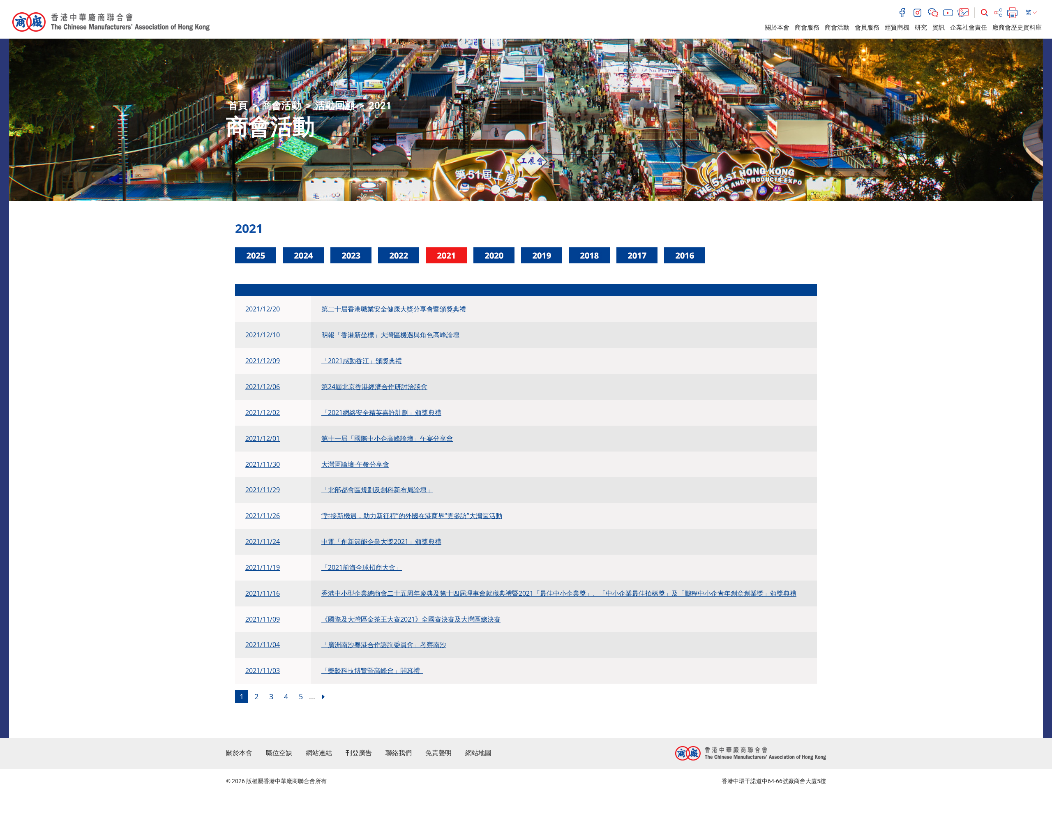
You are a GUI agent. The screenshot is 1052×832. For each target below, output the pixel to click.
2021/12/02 (262, 412)
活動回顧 (335, 105)
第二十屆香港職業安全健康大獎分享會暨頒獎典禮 (393, 308)
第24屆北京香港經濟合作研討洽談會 (374, 386)
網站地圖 (478, 753)
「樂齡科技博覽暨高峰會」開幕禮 (372, 670)
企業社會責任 (968, 27)
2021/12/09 (262, 360)
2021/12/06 (262, 386)
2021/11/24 (262, 541)
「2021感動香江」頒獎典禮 (361, 360)
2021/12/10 (262, 334)
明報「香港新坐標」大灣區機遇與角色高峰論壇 (390, 334)
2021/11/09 (262, 619)
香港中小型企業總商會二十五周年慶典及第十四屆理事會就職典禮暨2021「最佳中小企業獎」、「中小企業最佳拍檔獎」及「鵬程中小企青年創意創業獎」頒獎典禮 (558, 593)
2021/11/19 (262, 567)
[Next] (323, 696)
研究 (921, 27)
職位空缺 (279, 753)
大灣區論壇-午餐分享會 (355, 464)
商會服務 (807, 27)
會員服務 (867, 27)
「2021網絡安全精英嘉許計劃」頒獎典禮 (381, 412)
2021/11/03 (262, 670)
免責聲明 (438, 753)
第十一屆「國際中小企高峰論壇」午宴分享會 (387, 438)
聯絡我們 (398, 753)
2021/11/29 (262, 489)
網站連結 (319, 753)
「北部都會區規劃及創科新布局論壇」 (377, 489)
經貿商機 (897, 27)
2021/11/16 (262, 593)
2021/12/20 (262, 308)
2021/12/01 (262, 438)
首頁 (238, 105)
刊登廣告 (359, 753)
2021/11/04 (262, 644)
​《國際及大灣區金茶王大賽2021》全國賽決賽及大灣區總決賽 (411, 619)
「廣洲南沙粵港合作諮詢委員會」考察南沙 (383, 644)
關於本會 (777, 27)
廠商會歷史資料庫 (1017, 27)
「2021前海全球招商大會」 (361, 567)
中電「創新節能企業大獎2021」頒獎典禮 (381, 541)
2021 (380, 105)
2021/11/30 (262, 464)
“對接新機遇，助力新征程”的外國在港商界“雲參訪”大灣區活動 (411, 515)
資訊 (938, 27)
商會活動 (837, 27)
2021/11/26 (262, 515)
